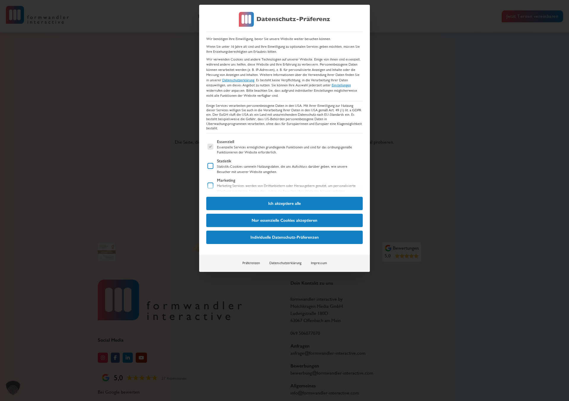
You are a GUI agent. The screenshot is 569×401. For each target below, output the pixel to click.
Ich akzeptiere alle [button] (284, 203)
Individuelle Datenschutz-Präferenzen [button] (284, 237)
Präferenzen (251, 263)
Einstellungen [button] (341, 85)
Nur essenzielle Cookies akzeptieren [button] (284, 220)
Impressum (319, 263)
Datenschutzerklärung (238, 80)
